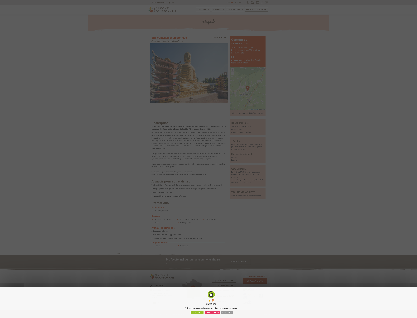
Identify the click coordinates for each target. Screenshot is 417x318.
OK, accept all (197, 312)
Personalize (227, 312)
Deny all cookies (212, 312)
